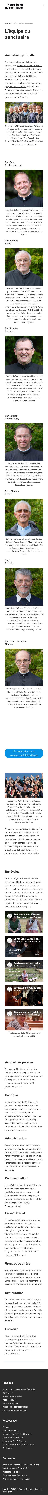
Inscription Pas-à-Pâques (14, 1441)
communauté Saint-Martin (29, 65)
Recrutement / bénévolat (14, 1410)
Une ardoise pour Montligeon (15, 1478)
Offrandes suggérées (12, 1396)
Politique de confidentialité (15, 1407)
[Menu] (44, 6)
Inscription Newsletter (13, 1437)
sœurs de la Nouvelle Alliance (22, 76)
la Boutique (33, 1119)
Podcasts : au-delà (11, 1471)
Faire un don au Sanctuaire (14, 1475)
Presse (5, 1427)
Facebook (19, 1195)
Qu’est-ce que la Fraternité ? (15, 1468)
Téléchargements (10, 1430)
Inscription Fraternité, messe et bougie (20, 1464)
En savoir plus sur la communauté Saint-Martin (24, 753)
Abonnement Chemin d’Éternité (17, 1434)
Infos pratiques (9, 1400)
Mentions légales (10, 1403)
